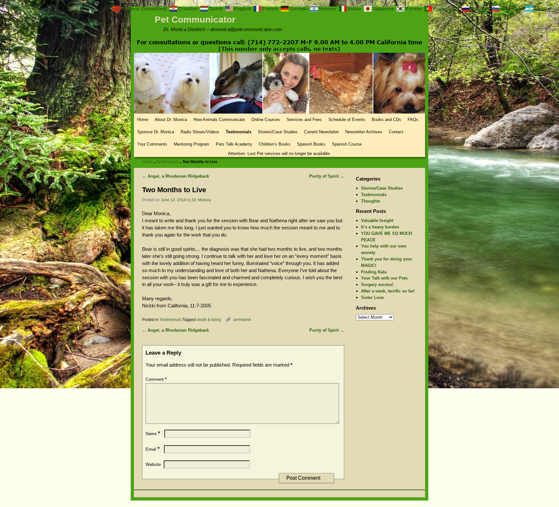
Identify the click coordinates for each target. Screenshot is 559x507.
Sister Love (372, 297)
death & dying (209, 319)
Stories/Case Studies (278, 131)
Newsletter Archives (363, 131)
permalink (242, 319)
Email (153, 449)
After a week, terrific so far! (388, 291)
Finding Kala (374, 272)
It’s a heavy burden (380, 227)
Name (153, 433)
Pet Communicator (195, 20)
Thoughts (370, 201)
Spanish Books (311, 144)
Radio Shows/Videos (200, 131)
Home (142, 119)
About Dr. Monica (171, 119)
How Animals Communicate (219, 119)
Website (153, 464)
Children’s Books (274, 144)
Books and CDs (386, 119)
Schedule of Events (346, 119)
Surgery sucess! (377, 284)
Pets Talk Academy (234, 144)
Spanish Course (347, 144)
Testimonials (238, 131)
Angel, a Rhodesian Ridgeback (175, 176)
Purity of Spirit (326, 176)
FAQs (413, 119)
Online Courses (265, 119)
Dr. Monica (201, 200)
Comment (156, 379)
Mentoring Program (191, 144)
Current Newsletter (321, 131)
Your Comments (152, 144)
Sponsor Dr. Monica (155, 131)
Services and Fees (304, 119)
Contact (396, 131)
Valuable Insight (377, 220)
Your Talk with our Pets (384, 278)
